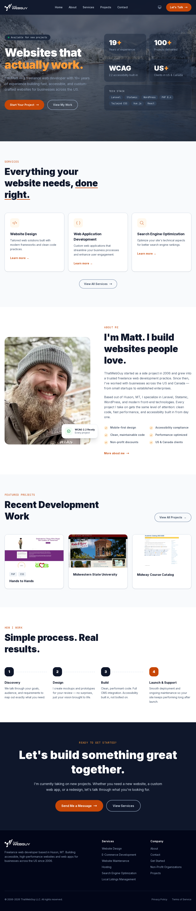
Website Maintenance (115, 860)
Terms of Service (181, 899)
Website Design (112, 848)
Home (59, 7)
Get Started (157, 860)
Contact (122, 7)
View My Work (62, 104)
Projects (105, 7)
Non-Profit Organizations (166, 867)
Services (88, 7)
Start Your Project (22, 104)
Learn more (19, 258)
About (73, 7)
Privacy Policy (159, 899)
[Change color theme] (159, 7)
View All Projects (172, 517)
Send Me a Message (76, 806)
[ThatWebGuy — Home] (16, 7)
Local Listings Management (119, 879)
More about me (114, 453)
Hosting (106, 867)
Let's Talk (176, 7)
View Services (123, 806)
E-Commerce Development (119, 854)
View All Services (96, 283)
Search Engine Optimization (119, 873)
